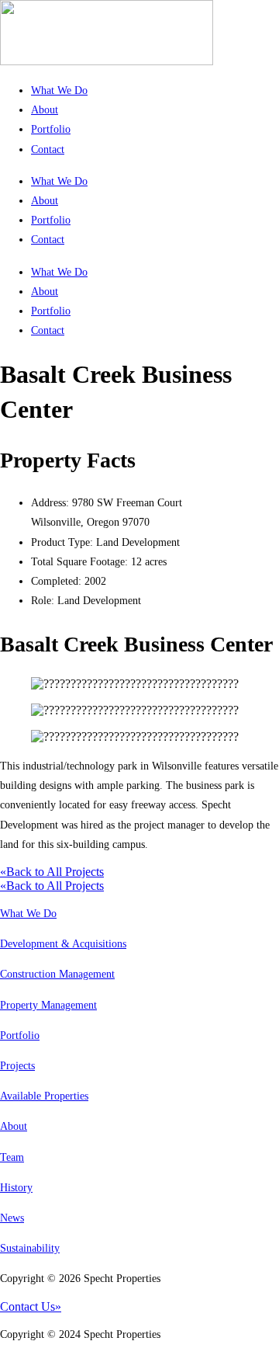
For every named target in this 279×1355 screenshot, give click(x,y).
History (16, 1187)
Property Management (48, 1005)
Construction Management (57, 974)
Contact (47, 149)
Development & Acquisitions (63, 944)
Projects (17, 1066)
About (44, 110)
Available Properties (44, 1096)
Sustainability (30, 1248)
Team (12, 1157)
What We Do (59, 90)
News (12, 1218)
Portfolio (51, 129)
